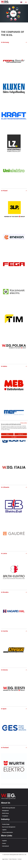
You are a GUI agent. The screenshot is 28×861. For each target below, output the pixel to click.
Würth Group (5, 813)
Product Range (5, 824)
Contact (20, 859)
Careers (4, 843)
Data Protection (13, 859)
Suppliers (4, 840)
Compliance (5, 816)
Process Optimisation (7, 832)
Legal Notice (5, 859)
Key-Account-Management (8, 827)
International (5, 846)
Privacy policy (23, 422)
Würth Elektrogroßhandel (8, 796)
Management (5, 810)
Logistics (4, 829)
